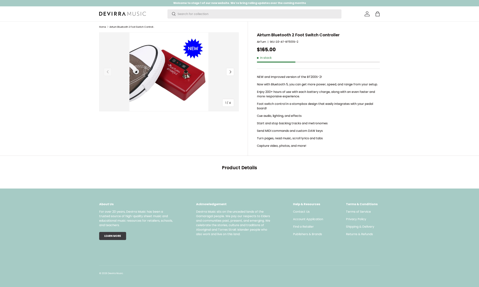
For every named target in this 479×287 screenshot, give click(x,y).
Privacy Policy (356, 219)
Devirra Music (115, 273)
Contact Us (301, 211)
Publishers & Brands (307, 234)
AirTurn (261, 42)
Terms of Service (358, 211)
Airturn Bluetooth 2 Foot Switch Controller (131, 27)
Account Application (308, 219)
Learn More (112, 236)
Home (102, 27)
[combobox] (254, 14)
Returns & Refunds (359, 234)
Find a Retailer (303, 226)
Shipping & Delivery (360, 226)
